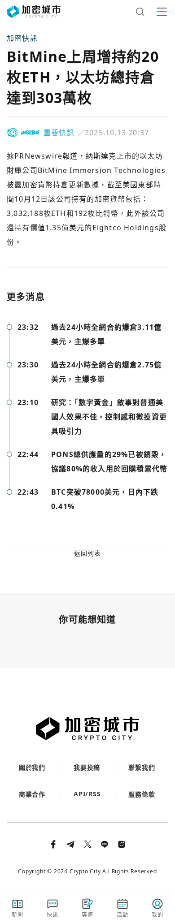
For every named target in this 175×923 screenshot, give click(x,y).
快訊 (52, 915)
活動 (122, 915)
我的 (157, 915)
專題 (87, 915)
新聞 (17, 915)
